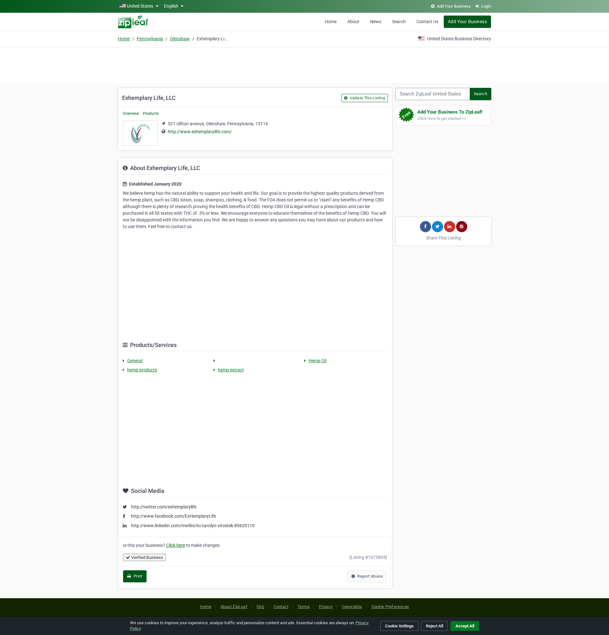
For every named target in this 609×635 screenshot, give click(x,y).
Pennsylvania (150, 38)
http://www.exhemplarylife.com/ (200, 131)
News (375, 21)
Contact (280, 606)
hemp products (142, 369)
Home (331, 21)
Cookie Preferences (390, 606)
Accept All (464, 626)
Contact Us (427, 21)
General (134, 360)
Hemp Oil (317, 360)
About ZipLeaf (233, 606)
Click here (175, 545)
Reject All (434, 626)
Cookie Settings (399, 626)
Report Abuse (369, 576)
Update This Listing (367, 98)
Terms (304, 606)
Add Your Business (467, 21)
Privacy (326, 606)
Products (151, 113)
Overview (131, 113)
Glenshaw (180, 38)
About (353, 21)
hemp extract (231, 369)
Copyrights (352, 606)
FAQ (260, 606)
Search (399, 21)
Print (137, 576)
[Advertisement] (304, 64)
